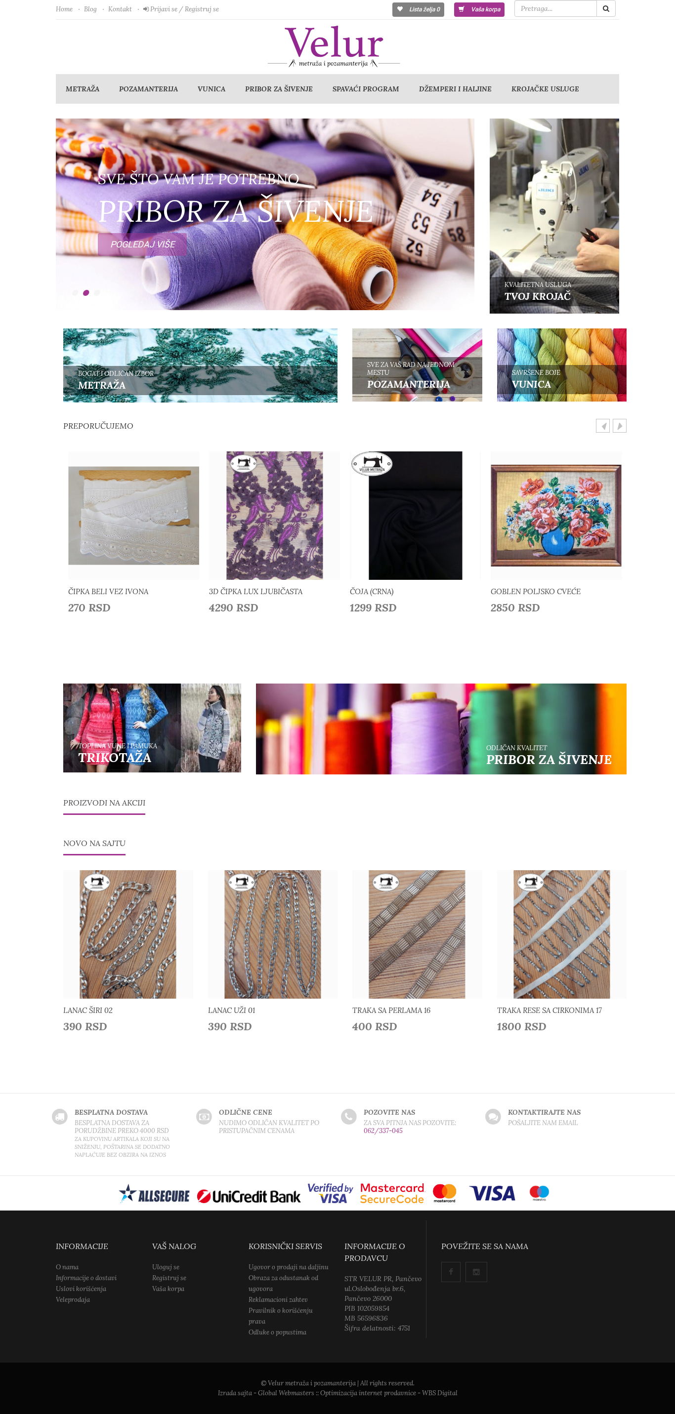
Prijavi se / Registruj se (184, 9)
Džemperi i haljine (455, 88)
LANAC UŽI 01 (231, 1010)
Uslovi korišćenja (81, 1289)
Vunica (211, 88)
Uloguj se (165, 1267)
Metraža (82, 88)
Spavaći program (366, 88)
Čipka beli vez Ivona (108, 591)
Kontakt (120, 9)
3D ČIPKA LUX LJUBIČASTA (255, 591)
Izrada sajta (235, 1393)
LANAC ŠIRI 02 (88, 1010)
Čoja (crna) (371, 591)
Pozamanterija (148, 88)
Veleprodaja (73, 1299)
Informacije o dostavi (86, 1278)
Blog (90, 9)
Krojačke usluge (545, 88)
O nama (67, 1267)
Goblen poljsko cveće (536, 591)
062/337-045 (383, 1131)
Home (64, 9)
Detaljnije (137, 513)
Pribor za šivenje (279, 88)
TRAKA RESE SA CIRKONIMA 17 (549, 1010)
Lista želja (424, 9)
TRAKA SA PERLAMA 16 (391, 1010)
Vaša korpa (484, 9)
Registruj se (169, 1278)
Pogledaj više (142, 126)
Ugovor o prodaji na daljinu (289, 1267)
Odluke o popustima (277, 1332)
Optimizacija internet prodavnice (368, 1393)
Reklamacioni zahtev (278, 1299)
